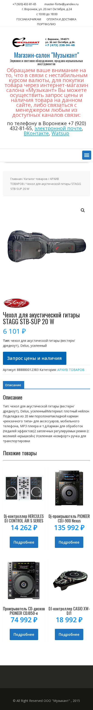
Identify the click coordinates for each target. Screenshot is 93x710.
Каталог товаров (35, 179)
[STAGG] (16, 309)
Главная (16, 179)
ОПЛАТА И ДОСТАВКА (61, 19)
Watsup (60, 133)
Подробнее (24, 542)
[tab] (13, 385)
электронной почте (58, 128)
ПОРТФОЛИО (46, 24)
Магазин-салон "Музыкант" (46, 55)
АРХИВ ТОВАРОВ (70, 370)
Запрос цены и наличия (34, 358)
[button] (86, 155)
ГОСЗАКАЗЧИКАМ (28, 19)
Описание (13, 385)
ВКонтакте (36, 133)
